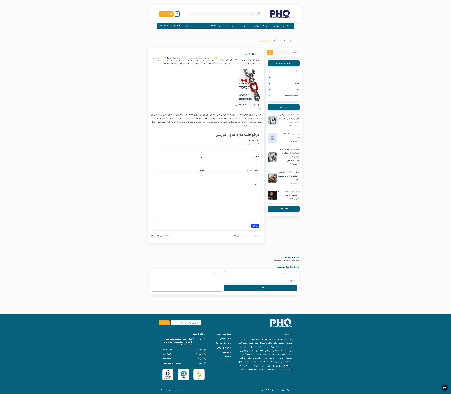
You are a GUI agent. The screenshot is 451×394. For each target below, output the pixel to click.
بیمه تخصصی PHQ (281, 41)
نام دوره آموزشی (253, 170)
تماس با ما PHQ (217, 26)
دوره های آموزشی (261, 26)
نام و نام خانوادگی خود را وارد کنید (248, 144)
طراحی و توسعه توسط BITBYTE (171, 390)
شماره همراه (255, 157)
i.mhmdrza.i (157, 58)
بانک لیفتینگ (232, 25)
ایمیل (203, 157)
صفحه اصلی (287, 25)
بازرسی (276, 26)
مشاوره (246, 26)
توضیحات (255, 184)
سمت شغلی (201, 170)
